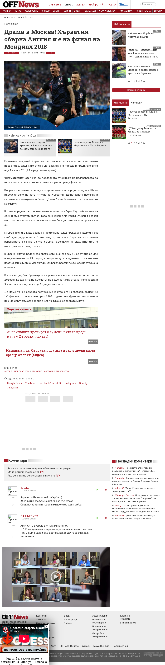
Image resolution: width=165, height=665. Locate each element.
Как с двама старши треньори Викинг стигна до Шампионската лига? (36, 145)
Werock (86, 646)
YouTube (29, 383)
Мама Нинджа (101, 646)
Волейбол (90, 11)
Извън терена (143, 11)
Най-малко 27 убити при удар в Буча (141, 35)
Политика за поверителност (100, 628)
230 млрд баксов (124, 495)
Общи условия (100, 615)
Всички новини (136, 90)
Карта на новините (125, 617)
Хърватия (37, 371)
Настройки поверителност (100, 635)
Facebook (44, 383)
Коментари (17, 460)
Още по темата (19, 309)
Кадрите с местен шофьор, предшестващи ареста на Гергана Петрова (143, 71)
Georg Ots (120, 505)
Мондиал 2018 (21, 371)
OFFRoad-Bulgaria (69, 646)
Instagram (70, 383)
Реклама (41, 619)
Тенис (18, 11)
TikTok (54, 383)
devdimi (25, 488)
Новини (8, 17)
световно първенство (56, 371)
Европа (158, 11)
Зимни (56, 11)
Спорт (68, 4)
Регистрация (71, 619)
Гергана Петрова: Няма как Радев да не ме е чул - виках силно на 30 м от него (143, 54)
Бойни (67, 11)
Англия (8, 371)
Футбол (7, 11)
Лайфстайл (97, 4)
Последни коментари (134, 461)
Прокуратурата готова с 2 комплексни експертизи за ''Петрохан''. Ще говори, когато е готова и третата (133, 471)
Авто (112, 4)
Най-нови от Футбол (22, 135)
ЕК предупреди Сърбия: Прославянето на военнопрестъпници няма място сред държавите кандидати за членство (135, 508)
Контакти (41, 615)
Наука (81, 4)
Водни (77, 11)
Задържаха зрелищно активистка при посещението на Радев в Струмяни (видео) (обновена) (135, 481)
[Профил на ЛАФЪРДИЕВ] (12, 522)
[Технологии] (123, 5)
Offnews (55, 4)
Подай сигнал (120, 646)
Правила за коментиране (99, 621)
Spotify (83, 383)
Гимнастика (125, 11)
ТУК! (58, 475)
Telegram (12, 387)
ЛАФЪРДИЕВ (29, 516)
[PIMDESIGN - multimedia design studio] (152, 655)
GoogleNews (14, 383)
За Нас (68, 623)
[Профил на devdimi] (12, 494)
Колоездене (31, 11)
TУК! (42, 472)
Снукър (45, 11)
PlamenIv (119, 468)
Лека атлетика (107, 11)
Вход (67, 615)
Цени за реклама (45, 623)
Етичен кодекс (128, 622)
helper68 (119, 488)
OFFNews (11, 53)
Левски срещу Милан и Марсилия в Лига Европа (89, 143)
